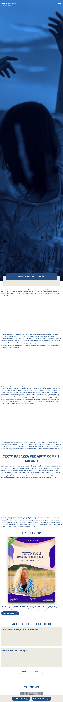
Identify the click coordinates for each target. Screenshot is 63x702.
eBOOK (20, 699)
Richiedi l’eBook (9, 613)
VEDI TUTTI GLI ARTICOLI (31, 672)
